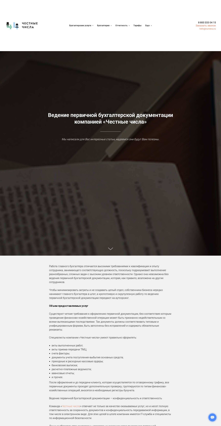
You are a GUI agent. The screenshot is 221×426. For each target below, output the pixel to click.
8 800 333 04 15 (207, 22)
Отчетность (121, 25)
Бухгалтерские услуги (80, 25)
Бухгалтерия (103, 25)
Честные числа (71, 406)
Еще (147, 25)
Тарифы (137, 25)
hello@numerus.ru (208, 29)
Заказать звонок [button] (206, 25)
